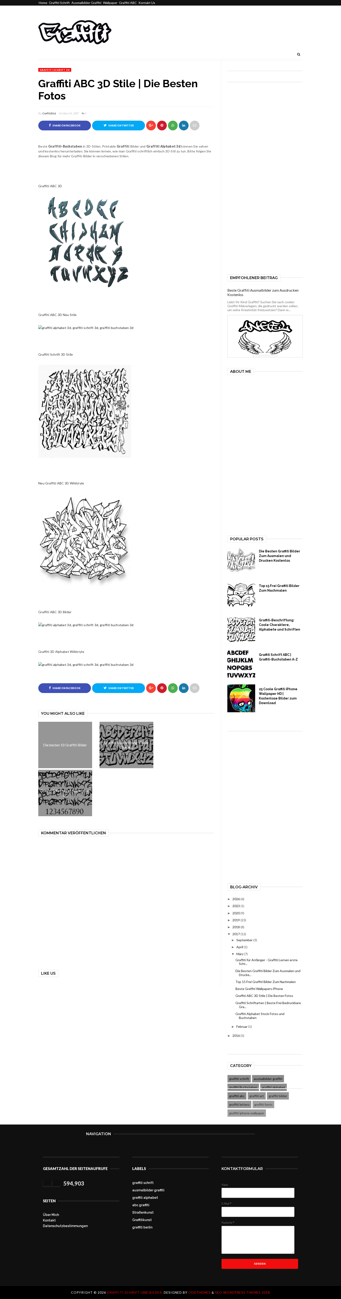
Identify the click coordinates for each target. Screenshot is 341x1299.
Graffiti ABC (128, 3)
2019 (236, 920)
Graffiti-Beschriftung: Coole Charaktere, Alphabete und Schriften (279, 624)
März (240, 954)
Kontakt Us (146, 3)
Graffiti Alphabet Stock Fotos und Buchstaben (259, 1016)
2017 (236, 934)
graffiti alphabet (145, 1197)
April (240, 947)
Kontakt (49, 1220)
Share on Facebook (66, 125)
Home (43, 3)
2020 (236, 913)
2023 (236, 906)
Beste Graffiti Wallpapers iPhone (259, 989)
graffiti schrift (239, 1079)
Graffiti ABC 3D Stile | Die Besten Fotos (264, 996)
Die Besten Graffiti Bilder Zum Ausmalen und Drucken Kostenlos (279, 555)
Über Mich (51, 1215)
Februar (242, 1026)
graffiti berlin (142, 1227)
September (244, 940)
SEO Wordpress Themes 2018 (242, 1292)
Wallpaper (110, 3)
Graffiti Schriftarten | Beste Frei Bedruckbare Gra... (268, 1005)
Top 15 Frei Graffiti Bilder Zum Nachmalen (279, 588)
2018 (236, 927)
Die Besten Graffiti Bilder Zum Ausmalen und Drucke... (267, 973)
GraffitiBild (49, 113)
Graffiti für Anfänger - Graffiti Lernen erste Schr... (266, 962)
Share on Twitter (121, 125)
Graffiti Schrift (59, 3)
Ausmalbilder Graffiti (86, 3)
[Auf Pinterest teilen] (194, 125)
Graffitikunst (142, 1220)
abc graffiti (140, 1205)
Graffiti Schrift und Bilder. (135, 1292)
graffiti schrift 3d (55, 69)
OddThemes (199, 1292)
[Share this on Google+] (151, 125)
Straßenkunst (143, 1212)
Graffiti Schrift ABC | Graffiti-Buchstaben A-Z (278, 657)
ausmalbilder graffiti (268, 1079)
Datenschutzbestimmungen (65, 1226)
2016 (236, 1036)
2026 (236, 899)
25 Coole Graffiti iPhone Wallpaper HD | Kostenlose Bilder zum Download (278, 696)
